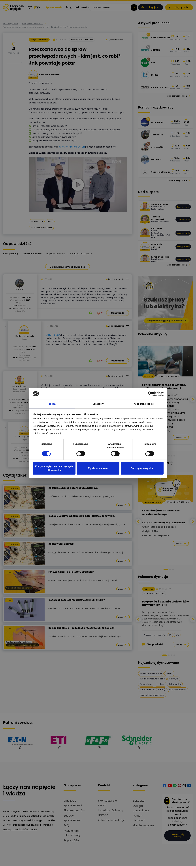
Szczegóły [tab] (98, 403)
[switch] (80, 453)
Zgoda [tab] (52, 403)
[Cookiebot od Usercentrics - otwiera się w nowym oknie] (150, 393)
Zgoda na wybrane (98, 468)
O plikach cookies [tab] (144, 403)
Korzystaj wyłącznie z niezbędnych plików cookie (54, 468)
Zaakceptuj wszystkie (142, 468)
